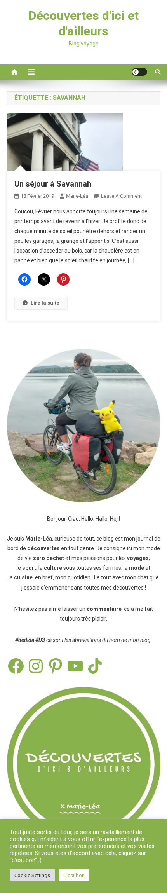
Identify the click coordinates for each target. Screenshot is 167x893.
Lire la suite (45, 303)
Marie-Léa (77, 196)
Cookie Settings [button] (32, 875)
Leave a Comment (121, 196)
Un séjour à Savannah (52, 183)
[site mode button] (139, 72)
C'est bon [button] (74, 875)
